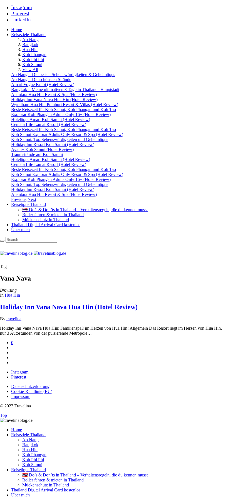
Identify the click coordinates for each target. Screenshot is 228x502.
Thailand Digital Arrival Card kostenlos (45, 224)
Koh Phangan (34, 54)
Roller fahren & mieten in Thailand (53, 214)
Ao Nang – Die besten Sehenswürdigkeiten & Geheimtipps (63, 74)
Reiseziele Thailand (28, 34)
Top (3, 415)
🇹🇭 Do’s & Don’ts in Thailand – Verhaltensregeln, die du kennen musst (85, 209)
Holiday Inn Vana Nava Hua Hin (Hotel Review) (54, 99)
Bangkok (30, 44)
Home (16, 29)
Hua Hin (30, 49)
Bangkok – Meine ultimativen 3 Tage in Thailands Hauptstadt (65, 89)
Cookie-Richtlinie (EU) (31, 391)
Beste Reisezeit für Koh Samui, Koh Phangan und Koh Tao (63, 109)
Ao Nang (30, 39)
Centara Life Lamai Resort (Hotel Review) (48, 124)
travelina (13, 318)
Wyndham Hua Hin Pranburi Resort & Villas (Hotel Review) (64, 104)
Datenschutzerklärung (30, 386)
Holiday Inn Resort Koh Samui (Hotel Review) (52, 144)
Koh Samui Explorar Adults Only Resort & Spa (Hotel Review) (67, 134)
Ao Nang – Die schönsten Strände (41, 79)
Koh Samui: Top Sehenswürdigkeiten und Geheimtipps (59, 139)
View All (30, 69)
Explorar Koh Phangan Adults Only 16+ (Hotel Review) (61, 114)
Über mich (20, 229)
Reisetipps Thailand (28, 204)
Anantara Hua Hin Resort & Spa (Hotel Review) (54, 94)
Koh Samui (32, 64)
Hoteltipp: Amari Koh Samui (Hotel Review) (50, 119)
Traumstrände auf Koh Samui (37, 154)
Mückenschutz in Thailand (45, 219)
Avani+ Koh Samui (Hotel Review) (42, 149)
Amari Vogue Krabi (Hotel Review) (42, 84)
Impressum (20, 396)
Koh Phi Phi (33, 59)
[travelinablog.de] (33, 253)
